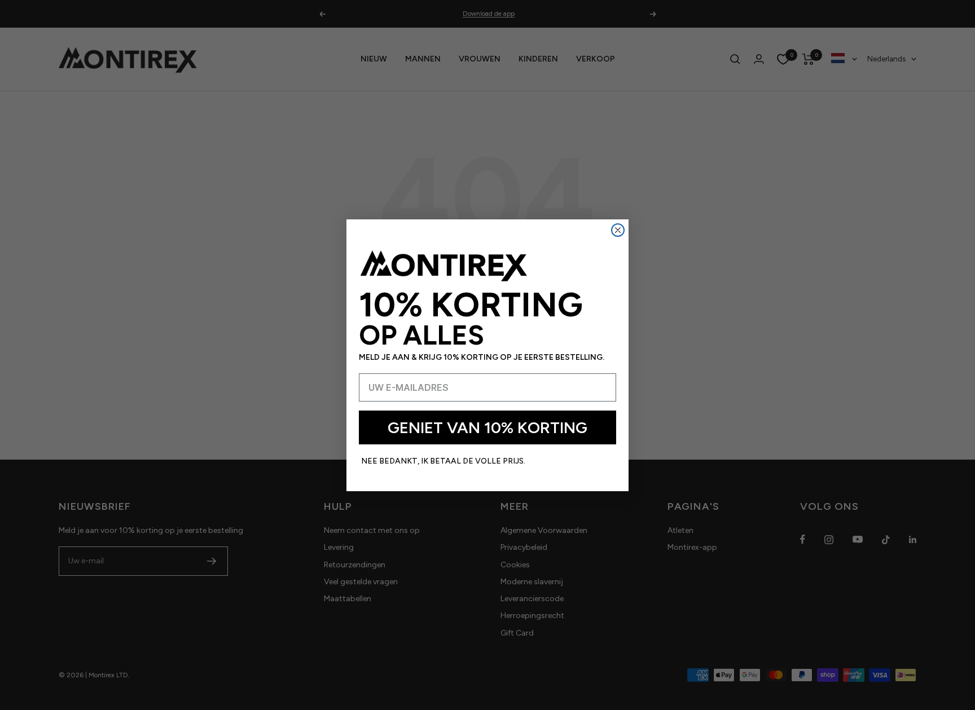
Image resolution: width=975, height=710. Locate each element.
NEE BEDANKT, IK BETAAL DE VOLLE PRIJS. (443, 461)
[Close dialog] (618, 230)
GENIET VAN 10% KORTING (487, 427)
